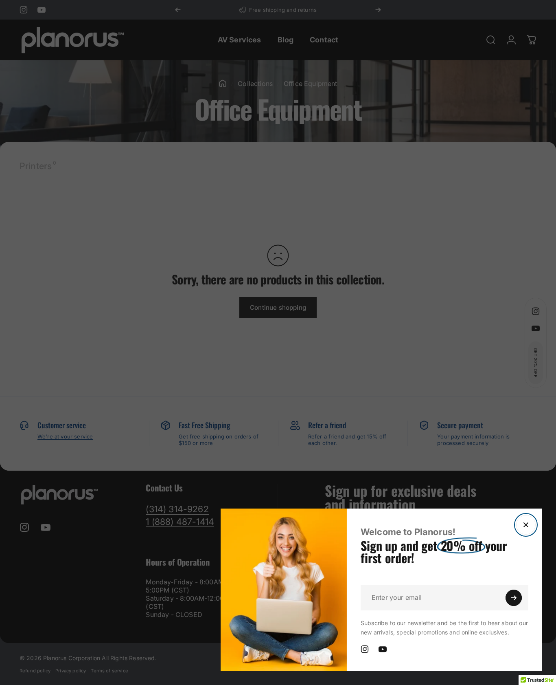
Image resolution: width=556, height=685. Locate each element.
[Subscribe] (514, 598)
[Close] (526, 525)
